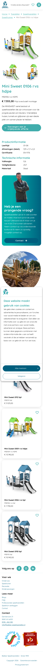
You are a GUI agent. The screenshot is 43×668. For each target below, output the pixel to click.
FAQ (3, 600)
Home (4, 14)
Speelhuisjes (7, 17)
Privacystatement (22, 665)
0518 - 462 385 (7, 622)
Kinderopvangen (8, 589)
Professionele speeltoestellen (13, 603)
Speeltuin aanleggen (10, 605)
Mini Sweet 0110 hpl (13, 551)
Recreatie (5, 586)
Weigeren (21, 376)
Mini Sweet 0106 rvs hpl (14, 500)
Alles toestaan (20, 368)
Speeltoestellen (30, 14)
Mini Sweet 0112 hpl (13, 397)
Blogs (4, 597)
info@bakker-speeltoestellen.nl (13, 625)
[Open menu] (39, 5)
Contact (5, 608)
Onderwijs (6, 581)
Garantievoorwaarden (28, 660)
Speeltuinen (6, 583)
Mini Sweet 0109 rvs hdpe (15, 448)
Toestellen (15, 14)
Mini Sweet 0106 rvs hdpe (27, 17)
